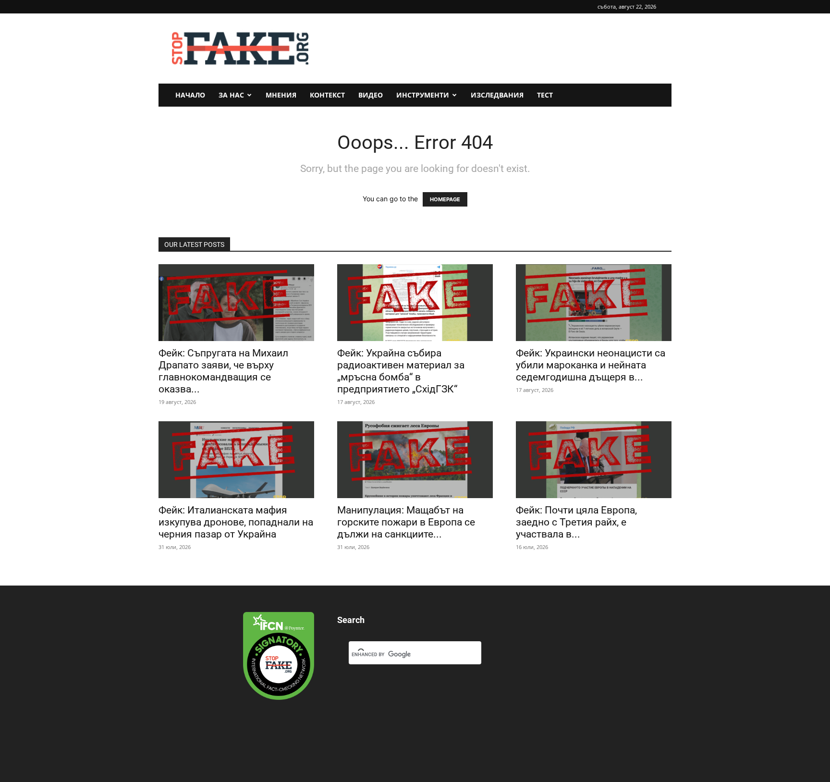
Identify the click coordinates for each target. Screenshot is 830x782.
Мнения (281, 94)
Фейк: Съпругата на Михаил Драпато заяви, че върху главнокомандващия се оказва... (223, 371)
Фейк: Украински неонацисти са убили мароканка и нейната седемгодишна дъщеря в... (590, 365)
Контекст (327, 94)
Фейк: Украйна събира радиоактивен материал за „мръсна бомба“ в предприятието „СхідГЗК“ (400, 371)
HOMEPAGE (445, 199)
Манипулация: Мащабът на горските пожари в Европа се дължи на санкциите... (406, 522)
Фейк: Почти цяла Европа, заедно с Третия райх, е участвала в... (576, 522)
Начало (190, 94)
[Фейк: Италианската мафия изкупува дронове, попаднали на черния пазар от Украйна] (236, 459)
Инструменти (422, 94)
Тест (545, 94)
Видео (370, 94)
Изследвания (497, 94)
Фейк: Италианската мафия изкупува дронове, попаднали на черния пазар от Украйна (236, 522)
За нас (231, 94)
